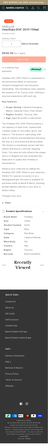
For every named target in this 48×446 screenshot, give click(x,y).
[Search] (27, 8)
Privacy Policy (12, 374)
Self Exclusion (12, 319)
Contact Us (10, 301)
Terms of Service (13, 380)
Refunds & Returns (14, 368)
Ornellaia (8, 26)
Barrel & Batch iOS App (16, 331)
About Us (9, 307)
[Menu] (3, 8)
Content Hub (11, 325)
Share (8, 203)
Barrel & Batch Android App (18, 338)
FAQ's (8, 362)
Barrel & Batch (26, 420)
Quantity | (6, 38)
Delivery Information (14, 356)
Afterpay (9, 386)
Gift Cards (10, 313)
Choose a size (8, 33)
